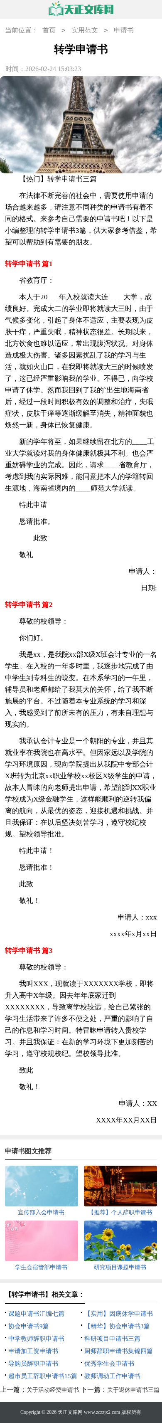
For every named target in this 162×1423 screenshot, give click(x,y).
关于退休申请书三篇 (133, 1390)
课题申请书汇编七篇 (36, 1313)
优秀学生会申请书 (109, 1363)
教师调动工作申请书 (112, 1376)
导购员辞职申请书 (33, 1363)
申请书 (124, 30)
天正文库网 (70, 1412)
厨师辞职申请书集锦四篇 (118, 1351)
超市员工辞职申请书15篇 (42, 1376)
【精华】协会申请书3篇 (117, 1326)
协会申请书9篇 (28, 1326)
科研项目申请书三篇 (112, 1338)
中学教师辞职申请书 (36, 1338)
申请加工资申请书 (33, 1351)
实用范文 (84, 30)
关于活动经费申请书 (53, 1390)
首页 (49, 30)
